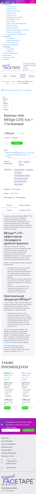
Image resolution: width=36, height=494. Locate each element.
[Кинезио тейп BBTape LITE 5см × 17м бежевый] (18, 90)
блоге (9, 349)
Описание (9, 205)
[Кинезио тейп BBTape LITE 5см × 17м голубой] (19, 152)
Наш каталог (5, 438)
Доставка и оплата (9, 57)
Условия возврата (6, 450)
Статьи (5, 76)
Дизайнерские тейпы (13, 19)
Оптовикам (10, 49)
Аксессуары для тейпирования (16, 34)
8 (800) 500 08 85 (11, 463)
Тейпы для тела (11, 15)
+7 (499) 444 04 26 (32, 3)
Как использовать (25, 205)
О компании (10, 38)
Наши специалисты (13, 42)
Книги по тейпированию (14, 32)
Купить (17, 143)
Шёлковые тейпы (12, 25)
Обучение (13, 76)
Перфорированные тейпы (14, 17)
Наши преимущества (13, 40)
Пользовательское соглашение (9, 488)
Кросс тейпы (11, 21)
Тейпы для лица (12, 6)
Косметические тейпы (13, 11)
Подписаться (28, 430)
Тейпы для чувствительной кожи (17, 23)
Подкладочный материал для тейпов (18, 30)
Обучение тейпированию (11, 44)
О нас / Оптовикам (7, 441)
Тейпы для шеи (11, 13)
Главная (3, 81)
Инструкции (7, 55)
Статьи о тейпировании (10, 53)
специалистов (20, 351)
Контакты (6, 59)
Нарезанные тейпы (12, 28)
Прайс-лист (10, 51)
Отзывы (9, 210)
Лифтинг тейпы (12, 9)
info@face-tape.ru (7, 3)
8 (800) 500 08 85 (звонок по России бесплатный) (21, 3)
